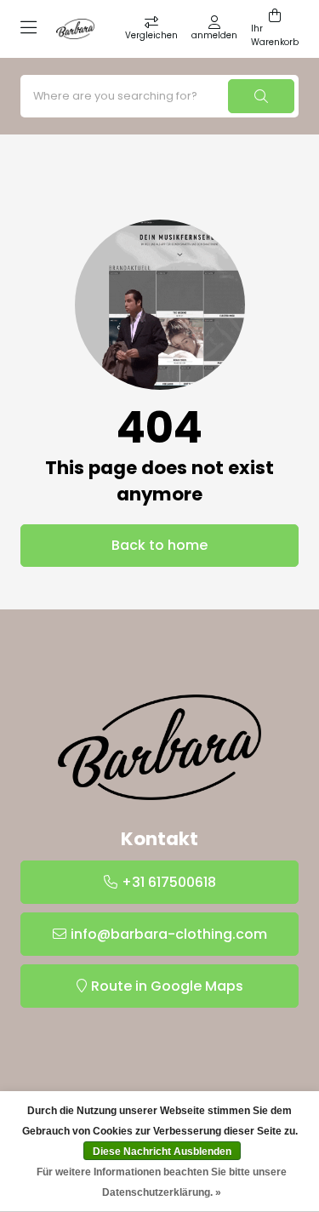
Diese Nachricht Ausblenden (162, 1152)
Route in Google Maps (167, 986)
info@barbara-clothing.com (169, 934)
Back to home (159, 545)
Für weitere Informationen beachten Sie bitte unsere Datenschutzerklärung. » (162, 1182)
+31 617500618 (169, 882)
